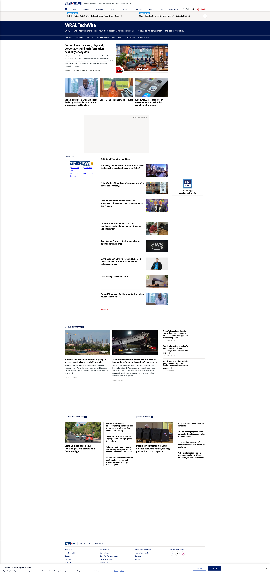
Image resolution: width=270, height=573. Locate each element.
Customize (199, 568)
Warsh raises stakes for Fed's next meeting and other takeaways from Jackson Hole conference (175, 349)
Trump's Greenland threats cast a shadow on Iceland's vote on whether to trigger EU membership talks (175, 334)
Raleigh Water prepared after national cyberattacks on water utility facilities (191, 434)
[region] (135, 568)
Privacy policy (119, 571)
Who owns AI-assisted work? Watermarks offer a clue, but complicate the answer (149, 102)
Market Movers (143, 38)
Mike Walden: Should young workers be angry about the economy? (122, 184)
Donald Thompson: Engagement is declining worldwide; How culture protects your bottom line (81, 102)
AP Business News (73, 327)
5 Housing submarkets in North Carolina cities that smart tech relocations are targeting (122, 166)
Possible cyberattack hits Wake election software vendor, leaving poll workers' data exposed (153, 448)
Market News (117, 38)
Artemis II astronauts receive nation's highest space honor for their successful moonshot (119, 449)
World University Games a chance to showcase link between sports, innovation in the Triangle (122, 203)
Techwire (79, 38)
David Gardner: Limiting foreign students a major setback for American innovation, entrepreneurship (121, 261)
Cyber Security (143, 417)
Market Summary (103, 38)
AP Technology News (74, 417)
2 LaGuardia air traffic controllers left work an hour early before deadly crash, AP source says (134, 361)
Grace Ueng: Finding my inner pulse (116, 99)
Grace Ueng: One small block (114, 276)
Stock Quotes (130, 38)
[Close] (266, 568)
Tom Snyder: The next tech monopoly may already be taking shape (120, 242)
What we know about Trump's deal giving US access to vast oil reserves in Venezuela (85, 361)
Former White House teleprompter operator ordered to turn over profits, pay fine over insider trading (119, 427)
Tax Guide (89, 38)
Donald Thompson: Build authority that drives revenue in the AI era (122, 295)
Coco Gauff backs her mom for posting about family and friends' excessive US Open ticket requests (119, 461)
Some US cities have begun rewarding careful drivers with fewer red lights (80, 448)
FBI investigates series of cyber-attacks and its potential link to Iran (191, 444)
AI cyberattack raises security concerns (191, 424)
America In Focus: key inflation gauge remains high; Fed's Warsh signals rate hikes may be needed (176, 364)
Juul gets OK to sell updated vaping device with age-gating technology (119, 438)
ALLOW (214, 568)
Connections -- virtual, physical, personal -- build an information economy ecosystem (84, 48)
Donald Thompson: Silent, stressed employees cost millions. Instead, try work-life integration (121, 226)
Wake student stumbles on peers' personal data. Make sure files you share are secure (191, 455)
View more (104, 309)
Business (69, 38)
